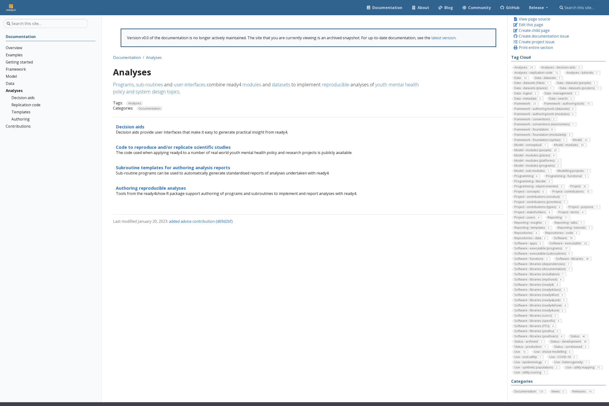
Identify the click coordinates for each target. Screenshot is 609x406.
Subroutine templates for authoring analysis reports (173, 167)
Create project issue (536, 41)
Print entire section (535, 47)
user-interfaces (190, 84)
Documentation (127, 57)
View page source (534, 19)
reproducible (335, 84)
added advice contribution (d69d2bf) (201, 221)
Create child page (534, 30)
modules (251, 84)
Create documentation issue (543, 36)
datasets (281, 84)
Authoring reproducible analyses (151, 188)
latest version (443, 37)
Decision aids (130, 127)
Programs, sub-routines (138, 84)
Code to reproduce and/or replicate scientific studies (173, 147)
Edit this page (530, 24)
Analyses (154, 57)
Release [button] (537, 7)
